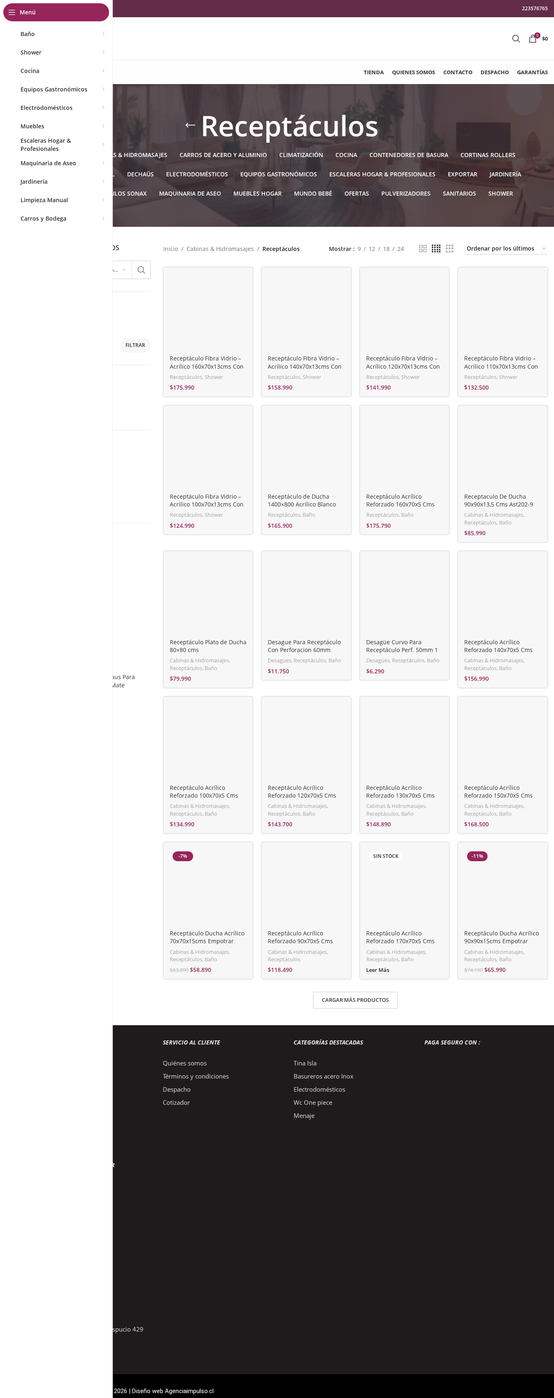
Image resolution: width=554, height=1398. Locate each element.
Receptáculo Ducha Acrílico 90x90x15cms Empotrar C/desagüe (501, 941)
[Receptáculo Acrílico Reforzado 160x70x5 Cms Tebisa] (404, 450)
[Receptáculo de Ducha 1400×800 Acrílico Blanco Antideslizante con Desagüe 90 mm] (306, 450)
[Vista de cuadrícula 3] (450, 249)
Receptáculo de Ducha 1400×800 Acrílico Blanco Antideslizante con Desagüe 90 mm (306, 509)
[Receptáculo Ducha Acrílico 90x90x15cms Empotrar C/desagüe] (502, 887)
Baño (309, 514)
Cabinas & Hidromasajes (220, 249)
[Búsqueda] (516, 38)
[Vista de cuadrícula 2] (423, 249)
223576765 (535, 8)
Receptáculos (186, 377)
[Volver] (190, 125)
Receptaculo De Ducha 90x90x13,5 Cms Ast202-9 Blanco (498, 504)
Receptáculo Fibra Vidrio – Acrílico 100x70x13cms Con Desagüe (207, 504)
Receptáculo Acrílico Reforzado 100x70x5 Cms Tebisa (204, 795)
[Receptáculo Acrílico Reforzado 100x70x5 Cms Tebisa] (208, 741)
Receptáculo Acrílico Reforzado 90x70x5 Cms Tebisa (300, 941)
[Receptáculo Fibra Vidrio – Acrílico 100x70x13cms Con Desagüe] (208, 450)
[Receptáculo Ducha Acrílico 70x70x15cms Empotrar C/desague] (208, 887)
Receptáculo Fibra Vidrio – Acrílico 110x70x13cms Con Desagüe (501, 366)
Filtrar (135, 345)
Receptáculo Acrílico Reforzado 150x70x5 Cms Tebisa (498, 795)
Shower (214, 377)
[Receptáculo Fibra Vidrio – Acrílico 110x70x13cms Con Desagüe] (502, 312)
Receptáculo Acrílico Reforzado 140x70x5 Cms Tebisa (498, 650)
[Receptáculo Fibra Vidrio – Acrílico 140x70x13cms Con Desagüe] (306, 312)
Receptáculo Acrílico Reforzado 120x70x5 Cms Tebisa (302, 795)
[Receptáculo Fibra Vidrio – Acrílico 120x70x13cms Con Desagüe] (404, 312)
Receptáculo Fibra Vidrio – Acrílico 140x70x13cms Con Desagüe (305, 366)
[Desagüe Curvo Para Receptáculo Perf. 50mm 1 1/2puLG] (404, 595)
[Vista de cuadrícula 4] (436, 249)
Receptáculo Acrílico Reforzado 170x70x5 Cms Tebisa (400, 941)
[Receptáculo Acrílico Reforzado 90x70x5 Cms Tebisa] (306, 887)
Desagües (279, 660)
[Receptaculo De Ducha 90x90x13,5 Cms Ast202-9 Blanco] (502, 450)
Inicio (170, 249)
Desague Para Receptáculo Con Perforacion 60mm (304, 646)
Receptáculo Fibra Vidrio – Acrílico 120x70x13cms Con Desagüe (403, 366)
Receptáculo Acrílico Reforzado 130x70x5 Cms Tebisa (400, 795)
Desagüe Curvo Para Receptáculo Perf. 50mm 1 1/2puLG (402, 650)
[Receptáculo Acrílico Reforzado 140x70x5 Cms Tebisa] (502, 595)
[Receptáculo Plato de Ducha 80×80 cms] (208, 595)
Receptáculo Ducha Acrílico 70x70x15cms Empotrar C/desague (207, 941)
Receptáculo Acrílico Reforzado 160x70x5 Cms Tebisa (400, 504)
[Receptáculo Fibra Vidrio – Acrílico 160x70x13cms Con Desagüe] (208, 312)
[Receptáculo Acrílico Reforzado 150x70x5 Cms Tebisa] (502, 741)
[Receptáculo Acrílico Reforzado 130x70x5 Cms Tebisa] (404, 741)
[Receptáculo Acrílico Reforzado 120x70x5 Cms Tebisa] (306, 741)
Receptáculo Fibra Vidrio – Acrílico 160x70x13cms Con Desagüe (207, 366)
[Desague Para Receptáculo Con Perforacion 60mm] (306, 595)
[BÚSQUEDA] (141, 269)
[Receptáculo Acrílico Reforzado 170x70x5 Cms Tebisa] (404, 887)
